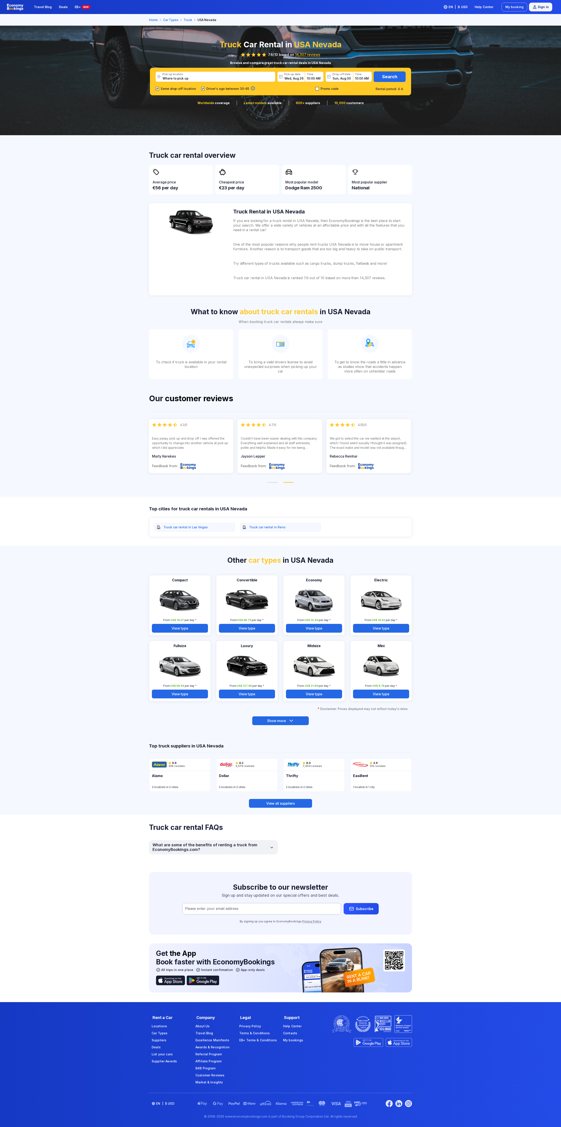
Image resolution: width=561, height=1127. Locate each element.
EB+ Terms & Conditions (258, 1040)
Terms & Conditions (254, 1033)
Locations (159, 1026)
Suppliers (159, 1040)
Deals (63, 7)
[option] (191, 446)
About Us (202, 1026)
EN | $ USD (458, 7)
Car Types (159, 1033)
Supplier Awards (164, 1061)
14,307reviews (307, 54)
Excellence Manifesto (212, 1040)
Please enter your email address (211, 909)
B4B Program (205, 1068)
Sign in (543, 7)
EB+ (82, 7)
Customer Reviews (209, 1075)
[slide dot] (272, 482)
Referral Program (208, 1054)
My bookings (293, 1040)
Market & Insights (209, 1082)
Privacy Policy (311, 921)
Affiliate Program (208, 1061)
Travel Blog (43, 7)
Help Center (484, 7)
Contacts (290, 1033)
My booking (514, 7)
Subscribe (364, 909)
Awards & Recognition (212, 1047)
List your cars (162, 1054)
